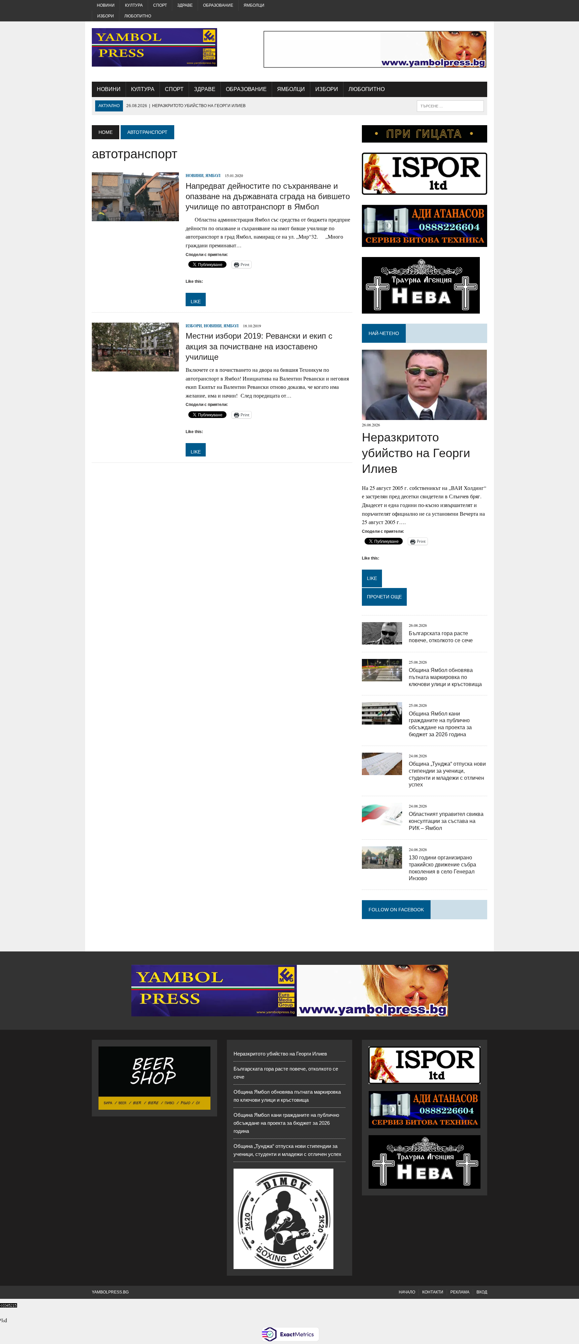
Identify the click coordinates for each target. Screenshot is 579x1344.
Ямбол (212, 175)
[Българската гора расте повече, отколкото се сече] (382, 640)
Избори (105, 16)
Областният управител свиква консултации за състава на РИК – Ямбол (446, 821)
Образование (218, 5)
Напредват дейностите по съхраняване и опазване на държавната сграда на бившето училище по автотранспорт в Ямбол (268, 196)
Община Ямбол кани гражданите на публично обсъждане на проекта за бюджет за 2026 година (286, 1123)
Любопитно (137, 16)
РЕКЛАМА (459, 1292)
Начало (407, 1292)
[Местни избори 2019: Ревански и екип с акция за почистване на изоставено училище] (135, 367)
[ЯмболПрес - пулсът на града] (154, 47)
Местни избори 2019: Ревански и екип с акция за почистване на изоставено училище (259, 346)
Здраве (185, 5)
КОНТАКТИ (432, 1292)
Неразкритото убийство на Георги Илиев (416, 453)
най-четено (384, 333)
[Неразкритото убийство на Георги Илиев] (424, 415)
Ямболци (254, 5)
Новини (106, 5)
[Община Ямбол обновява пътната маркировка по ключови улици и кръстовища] (382, 676)
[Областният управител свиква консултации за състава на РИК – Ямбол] (382, 821)
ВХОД (481, 1292)
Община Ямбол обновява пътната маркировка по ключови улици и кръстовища (445, 677)
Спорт (160, 5)
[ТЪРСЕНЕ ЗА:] (450, 105)
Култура (134, 5)
